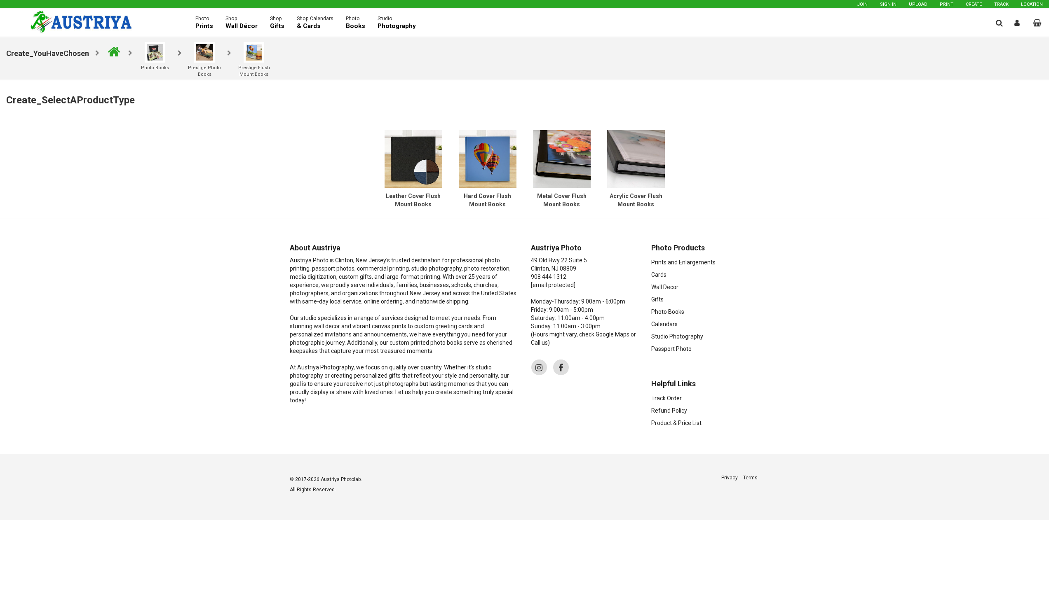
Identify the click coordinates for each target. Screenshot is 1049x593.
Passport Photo (671, 349)
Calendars (664, 324)
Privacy (729, 478)
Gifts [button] (277, 23)
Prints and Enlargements (683, 262)
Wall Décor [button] (241, 23)
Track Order (666, 398)
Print (946, 4)
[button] (999, 23)
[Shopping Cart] (1037, 23)
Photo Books (667, 311)
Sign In (888, 4)
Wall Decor (664, 287)
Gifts (657, 299)
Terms (750, 478)
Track (1001, 4)
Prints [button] (204, 23)
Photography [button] (397, 23)
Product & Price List (676, 423)
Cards (658, 274)
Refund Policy (669, 410)
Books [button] (355, 23)
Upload (918, 4)
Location (1032, 4)
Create (974, 4)
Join (862, 4)
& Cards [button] (315, 23)
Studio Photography (677, 336)
